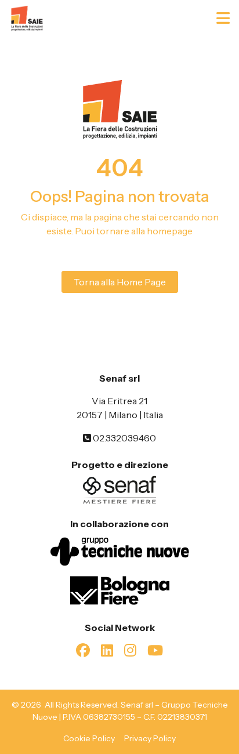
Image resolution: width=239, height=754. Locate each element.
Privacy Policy (150, 738)
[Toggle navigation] (224, 18)
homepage (170, 231)
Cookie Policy (89, 738)
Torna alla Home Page (120, 282)
